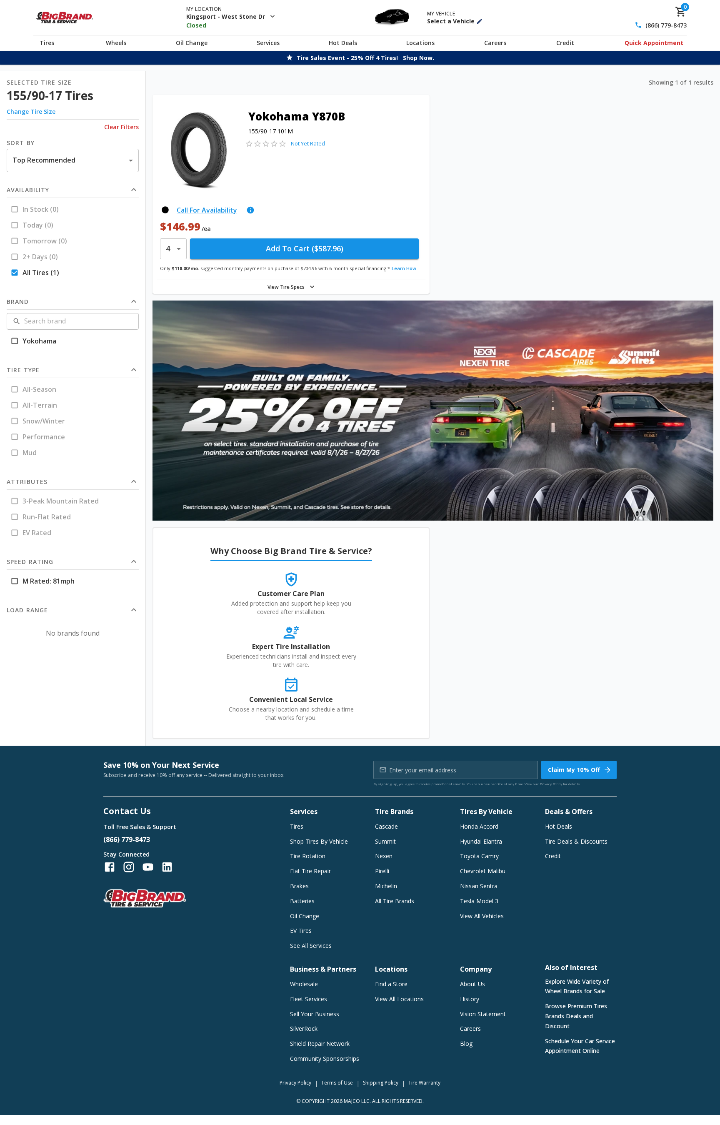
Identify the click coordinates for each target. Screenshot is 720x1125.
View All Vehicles (482, 916)
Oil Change (192, 43)
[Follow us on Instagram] (128, 867)
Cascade (386, 826)
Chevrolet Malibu (482, 871)
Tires (47, 43)
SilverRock (304, 1028)
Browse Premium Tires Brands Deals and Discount (576, 1016)
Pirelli (382, 871)
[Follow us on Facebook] (109, 867)
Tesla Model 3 (479, 901)
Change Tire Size (31, 111)
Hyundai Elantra (481, 841)
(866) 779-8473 (666, 25)
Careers (495, 43)
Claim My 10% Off (574, 770)
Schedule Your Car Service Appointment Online (580, 1046)
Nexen (383, 856)
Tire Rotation (307, 856)
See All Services (311, 946)
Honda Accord (479, 826)
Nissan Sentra (479, 886)
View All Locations (399, 999)
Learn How (404, 268)
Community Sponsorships (324, 1058)
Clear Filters (121, 127)
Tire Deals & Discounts (576, 841)
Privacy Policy (551, 784)
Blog (466, 1043)
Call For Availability (207, 210)
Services (268, 43)
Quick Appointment (654, 43)
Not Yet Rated (308, 143)
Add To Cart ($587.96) (304, 248)
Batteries (302, 901)
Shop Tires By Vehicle (319, 841)
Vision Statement (483, 1014)
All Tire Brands (394, 901)
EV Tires (301, 931)
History (469, 999)
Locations (420, 43)
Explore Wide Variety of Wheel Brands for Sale (577, 986)
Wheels (116, 43)
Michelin (386, 886)
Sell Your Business (314, 1014)
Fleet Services (308, 999)
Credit (565, 43)
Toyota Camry (479, 856)
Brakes (299, 886)
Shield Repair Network (320, 1043)
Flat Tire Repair (310, 871)
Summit (385, 841)
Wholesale (304, 984)
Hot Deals (343, 43)
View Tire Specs (286, 287)
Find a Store (391, 984)
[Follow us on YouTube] (148, 867)
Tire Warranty (424, 1082)
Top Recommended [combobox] (43, 160)
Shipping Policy (380, 1082)
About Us (472, 984)
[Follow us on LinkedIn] (167, 867)
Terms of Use (337, 1082)
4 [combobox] (168, 248)
